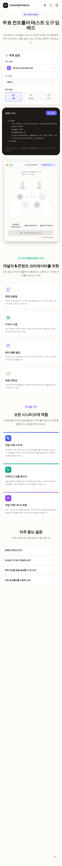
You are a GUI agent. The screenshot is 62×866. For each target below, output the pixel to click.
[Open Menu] (57, 5)
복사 (53, 113)
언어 (10, 76)
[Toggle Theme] (50, 5)
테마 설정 (9, 89)
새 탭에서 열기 (47, 165)
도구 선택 (9, 61)
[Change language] (44, 5)
